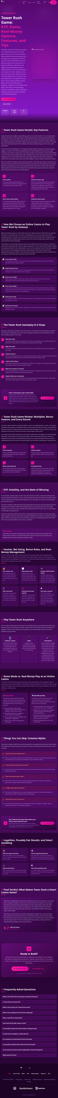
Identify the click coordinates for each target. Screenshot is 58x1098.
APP (34, 2)
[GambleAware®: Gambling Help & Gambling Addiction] (26, 1088)
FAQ (49, 2)
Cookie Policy (27, 1079)
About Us (44, 2)
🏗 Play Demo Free (8, 99)
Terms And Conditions (8, 1079)
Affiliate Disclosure (37, 1079)
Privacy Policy (19, 1079)
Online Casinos (39, 2)
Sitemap (29, 1081)
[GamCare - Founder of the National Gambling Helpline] (40, 1088)
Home (19, 2)
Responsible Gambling (49, 1079)
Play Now (53, 2)
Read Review (7, 104)
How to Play (24, 2)
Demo (29, 2)
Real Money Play (38, 969)
